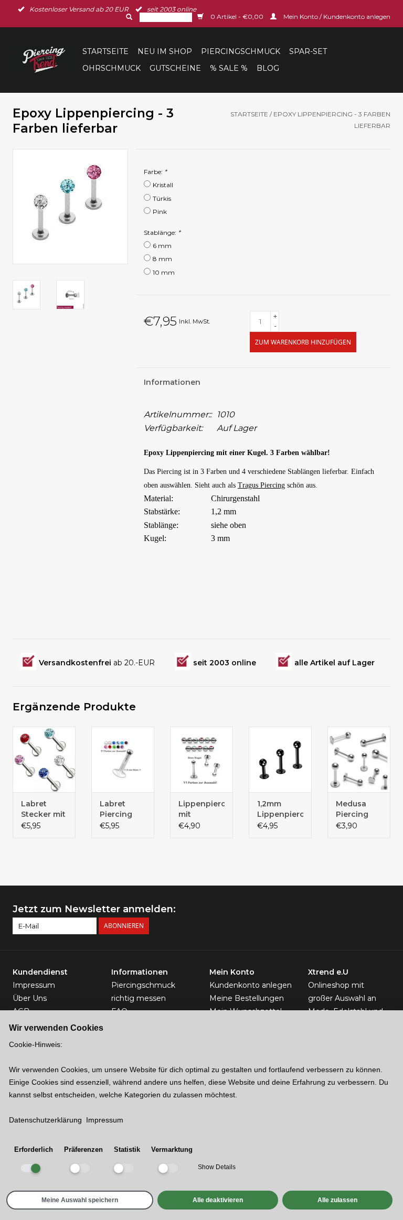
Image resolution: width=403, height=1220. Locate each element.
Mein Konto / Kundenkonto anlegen (336, 16)
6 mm (162, 246)
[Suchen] (128, 17)
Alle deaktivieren (218, 1200)
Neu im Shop (164, 51)
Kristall (163, 185)
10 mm (164, 272)
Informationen (172, 382)
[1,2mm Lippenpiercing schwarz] (280, 759)
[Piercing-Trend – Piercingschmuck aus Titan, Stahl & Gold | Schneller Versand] (46, 60)
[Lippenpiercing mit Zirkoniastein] (201, 759)
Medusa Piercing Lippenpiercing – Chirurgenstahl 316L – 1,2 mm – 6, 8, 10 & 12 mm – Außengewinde (359, 809)
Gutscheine (175, 68)
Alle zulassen (337, 1200)
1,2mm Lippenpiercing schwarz (280, 809)
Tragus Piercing (261, 485)
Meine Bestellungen (246, 998)
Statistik (127, 1149)
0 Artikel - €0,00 (237, 16)
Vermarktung (172, 1149)
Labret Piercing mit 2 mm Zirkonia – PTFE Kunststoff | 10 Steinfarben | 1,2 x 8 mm (123, 809)
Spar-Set (308, 51)
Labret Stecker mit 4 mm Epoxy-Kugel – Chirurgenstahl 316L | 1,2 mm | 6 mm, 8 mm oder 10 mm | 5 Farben (44, 809)
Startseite (105, 51)
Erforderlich (33, 1149)
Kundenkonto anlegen (250, 985)
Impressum (34, 985)
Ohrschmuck (111, 68)
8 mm (162, 259)
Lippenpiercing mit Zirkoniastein (201, 809)
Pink (160, 211)
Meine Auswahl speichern (79, 1200)
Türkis (162, 198)
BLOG (268, 68)
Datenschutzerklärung (45, 1120)
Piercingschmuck (240, 51)
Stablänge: (162, 232)
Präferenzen (83, 1149)
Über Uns (30, 998)
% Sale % (229, 68)
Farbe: (155, 172)
